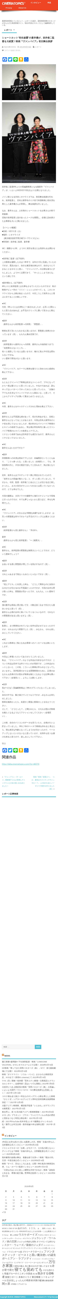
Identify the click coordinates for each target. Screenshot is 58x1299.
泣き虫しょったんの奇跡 (18, 1280)
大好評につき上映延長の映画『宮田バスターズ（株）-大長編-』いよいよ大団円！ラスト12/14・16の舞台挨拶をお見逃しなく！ (29, 1090)
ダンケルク (16, 1248)
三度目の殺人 (18, 1266)
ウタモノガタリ (43, 1235)
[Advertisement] (29, 918)
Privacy (9, 8)
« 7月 (4, 1212)
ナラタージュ (36, 1251)
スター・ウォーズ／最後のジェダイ (23, 1244)
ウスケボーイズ (28, 1234)
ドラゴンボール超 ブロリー (18, 1251)
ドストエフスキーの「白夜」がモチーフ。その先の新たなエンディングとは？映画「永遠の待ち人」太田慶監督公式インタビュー (28, 1151)
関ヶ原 (6, 1283)
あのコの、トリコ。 (27, 1228)
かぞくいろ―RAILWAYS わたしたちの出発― (26, 1231)
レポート (8, 30)
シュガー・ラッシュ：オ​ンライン (19, 1238)
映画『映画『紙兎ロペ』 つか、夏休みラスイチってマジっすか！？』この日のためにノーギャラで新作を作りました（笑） (43, 783)
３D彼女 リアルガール (19, 1284)
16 (6, 1203)
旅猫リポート (11, 1276)
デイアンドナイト (27, 1248)
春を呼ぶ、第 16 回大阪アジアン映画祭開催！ (21, 1112)
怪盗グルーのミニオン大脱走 (18, 1273)
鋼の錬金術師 (47, 1280)
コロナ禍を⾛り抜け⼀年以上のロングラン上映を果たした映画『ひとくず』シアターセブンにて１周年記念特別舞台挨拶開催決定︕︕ (28, 1099)
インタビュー (35, 2)
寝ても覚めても (29, 1269)
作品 (49, 2)
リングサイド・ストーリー (23, 1262)
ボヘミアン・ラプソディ (17, 1258)
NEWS (7, 1055)
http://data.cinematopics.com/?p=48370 (20, 764)
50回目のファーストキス (35, 1225)
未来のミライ (24, 1276)
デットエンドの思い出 (42, 1248)
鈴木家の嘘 (36, 1280)
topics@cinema (10, 47)
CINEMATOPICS (13, 3)
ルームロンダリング (41, 1262)
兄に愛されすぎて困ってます (37, 1266)
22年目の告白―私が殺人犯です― (14, 1225)
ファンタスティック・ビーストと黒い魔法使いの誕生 (29, 1253)
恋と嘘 (35, 1274)
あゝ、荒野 (41, 1228)
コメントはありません (12, 50)
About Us (22, 8)
